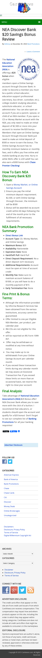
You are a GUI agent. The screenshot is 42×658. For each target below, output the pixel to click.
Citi (5, 497)
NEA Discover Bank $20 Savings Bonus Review (19, 34)
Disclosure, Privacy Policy (14, 529)
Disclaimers (9, 526)
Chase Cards (9, 493)
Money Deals (9, 506)
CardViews (21, 7)
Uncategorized (10, 515)
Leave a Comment (33, 51)
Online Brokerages (12, 511)
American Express (11, 475)
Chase (6, 488)
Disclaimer (8, 569)
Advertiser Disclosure (13, 445)
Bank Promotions (33, 44)
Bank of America (11, 479)
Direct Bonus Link (14, 235)
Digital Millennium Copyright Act (17, 535)
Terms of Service (11, 532)
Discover (7, 502)
